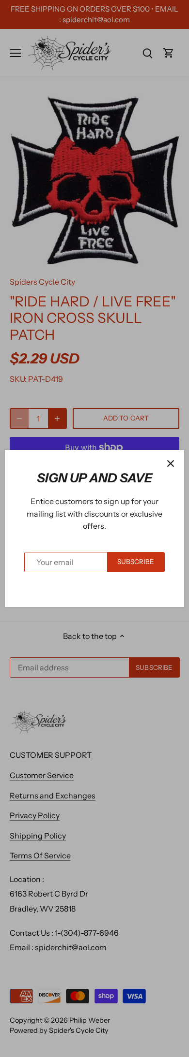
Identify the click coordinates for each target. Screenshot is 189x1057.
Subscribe (135, 561)
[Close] (170, 463)
